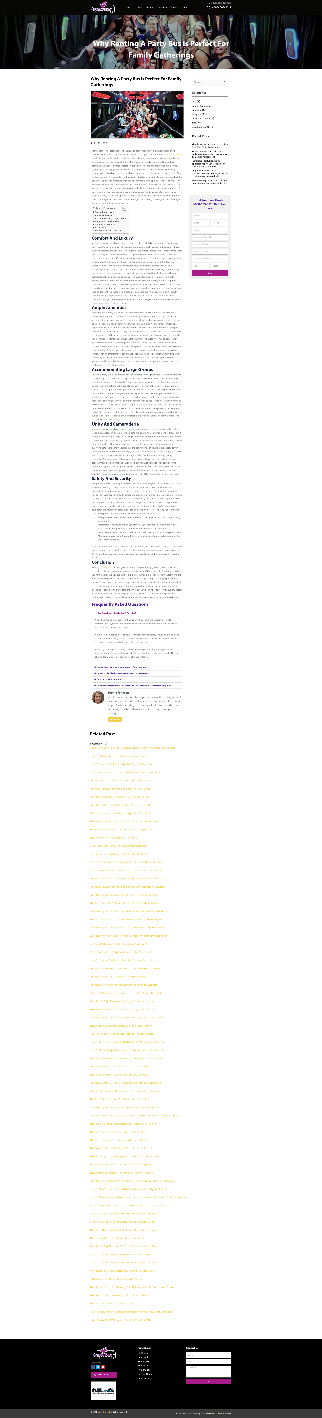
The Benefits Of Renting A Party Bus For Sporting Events (121, 829)
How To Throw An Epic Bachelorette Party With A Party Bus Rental (126, 1050)
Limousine (197, 110)
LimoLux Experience (201, 106)
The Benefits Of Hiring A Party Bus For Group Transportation (123, 821)
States (149, 7)
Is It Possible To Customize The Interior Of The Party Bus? (122, 667)
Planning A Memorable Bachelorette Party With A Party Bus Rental (126, 993)
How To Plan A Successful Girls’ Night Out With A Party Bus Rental (126, 870)
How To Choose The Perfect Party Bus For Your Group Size (122, 960)
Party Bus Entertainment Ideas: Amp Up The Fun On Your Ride (124, 780)
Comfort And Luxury (104, 212)
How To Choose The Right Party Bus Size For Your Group (121, 1254)
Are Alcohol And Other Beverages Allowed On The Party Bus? (123, 673)
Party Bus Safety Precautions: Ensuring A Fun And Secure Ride (124, 895)
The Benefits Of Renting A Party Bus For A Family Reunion (121, 1172)
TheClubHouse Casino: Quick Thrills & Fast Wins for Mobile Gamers (210, 146)
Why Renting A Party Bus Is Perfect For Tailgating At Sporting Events (127, 927)
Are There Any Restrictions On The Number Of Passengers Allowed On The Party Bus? (134, 686)
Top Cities (161, 7)
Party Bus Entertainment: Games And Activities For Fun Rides (123, 984)
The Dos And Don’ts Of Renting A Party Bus (113, 837)
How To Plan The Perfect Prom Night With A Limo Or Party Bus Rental (128, 1189)
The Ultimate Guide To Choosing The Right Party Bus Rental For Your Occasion (133, 1287)
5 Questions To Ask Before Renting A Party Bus (116, 1279)
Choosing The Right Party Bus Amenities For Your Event (120, 952)
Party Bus (196, 114)
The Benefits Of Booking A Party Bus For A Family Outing (121, 1025)
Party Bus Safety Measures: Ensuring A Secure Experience (122, 1001)
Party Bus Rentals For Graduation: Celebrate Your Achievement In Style (129, 878)
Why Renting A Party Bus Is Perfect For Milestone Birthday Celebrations (129, 935)
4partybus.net (103, 1412)
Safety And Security (105, 224)
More (185, 7)
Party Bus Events (200, 118)
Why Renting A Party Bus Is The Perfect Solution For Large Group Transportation (134, 1115)
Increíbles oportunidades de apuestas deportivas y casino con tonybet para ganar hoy (208, 164)
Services (175, 7)
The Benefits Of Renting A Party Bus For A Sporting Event (121, 1164)
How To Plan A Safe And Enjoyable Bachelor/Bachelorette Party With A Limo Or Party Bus (139, 1197)
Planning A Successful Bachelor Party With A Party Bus (120, 813)
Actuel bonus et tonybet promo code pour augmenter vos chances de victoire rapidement (209, 154)
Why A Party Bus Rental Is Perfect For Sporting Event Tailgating (125, 1091)
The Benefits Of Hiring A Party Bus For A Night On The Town (122, 1009)
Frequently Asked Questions (109, 230)
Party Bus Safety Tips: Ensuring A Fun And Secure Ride (120, 796)
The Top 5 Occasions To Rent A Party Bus (113, 1303)
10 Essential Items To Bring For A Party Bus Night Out (119, 854)
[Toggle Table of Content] (123, 208)
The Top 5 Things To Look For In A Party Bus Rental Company (124, 1230)
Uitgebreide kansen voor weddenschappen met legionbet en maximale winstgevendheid (210, 173)
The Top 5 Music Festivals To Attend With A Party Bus (119, 1099)
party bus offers (174, 154)
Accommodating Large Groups (110, 218)
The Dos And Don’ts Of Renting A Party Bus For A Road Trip (122, 1148)
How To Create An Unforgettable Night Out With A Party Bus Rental (127, 1042)
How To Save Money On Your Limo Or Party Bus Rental (120, 1319)
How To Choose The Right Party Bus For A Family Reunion (122, 1033)
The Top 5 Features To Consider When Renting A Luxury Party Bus (126, 919)
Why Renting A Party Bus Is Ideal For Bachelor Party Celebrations (126, 1107)
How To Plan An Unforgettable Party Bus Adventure (118, 756)
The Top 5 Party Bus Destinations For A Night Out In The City (123, 1123)
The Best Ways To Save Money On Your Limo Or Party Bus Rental (126, 1156)
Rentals (138, 7)
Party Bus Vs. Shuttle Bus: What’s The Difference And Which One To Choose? (132, 1181)
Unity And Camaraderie (107, 221)
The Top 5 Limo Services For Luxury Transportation (118, 1132)
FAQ (194, 101)
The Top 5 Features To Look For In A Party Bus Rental (119, 1140)
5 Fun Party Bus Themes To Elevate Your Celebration (119, 845)
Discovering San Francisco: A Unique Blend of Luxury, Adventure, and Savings (132, 747)
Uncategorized (199, 127)
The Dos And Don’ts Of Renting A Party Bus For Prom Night (122, 1295)
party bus (106, 567)
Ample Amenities (103, 215)
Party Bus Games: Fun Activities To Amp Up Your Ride (119, 1066)
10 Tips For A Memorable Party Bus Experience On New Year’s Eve (126, 862)
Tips (194, 122)
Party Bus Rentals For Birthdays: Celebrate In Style (118, 976)
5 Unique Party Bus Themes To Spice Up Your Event (118, 944)
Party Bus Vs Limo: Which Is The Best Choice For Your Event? (123, 805)
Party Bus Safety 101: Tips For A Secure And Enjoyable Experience (125, 1082)
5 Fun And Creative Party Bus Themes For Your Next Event (122, 1221)
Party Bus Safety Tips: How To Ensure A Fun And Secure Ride (123, 1246)
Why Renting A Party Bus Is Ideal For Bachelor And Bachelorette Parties (129, 911)
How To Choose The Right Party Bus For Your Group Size (121, 764)
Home (128, 7)
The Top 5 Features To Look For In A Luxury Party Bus (119, 1074)
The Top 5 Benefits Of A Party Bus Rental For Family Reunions (124, 903)
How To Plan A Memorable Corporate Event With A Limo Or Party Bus (128, 1205)
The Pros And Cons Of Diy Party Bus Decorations (117, 1238)
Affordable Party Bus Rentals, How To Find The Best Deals (122, 1270)
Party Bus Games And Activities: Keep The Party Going (120, 788)
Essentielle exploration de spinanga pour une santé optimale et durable (209, 182)
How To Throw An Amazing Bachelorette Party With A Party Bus (125, 772)
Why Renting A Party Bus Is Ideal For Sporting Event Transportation (127, 1017)
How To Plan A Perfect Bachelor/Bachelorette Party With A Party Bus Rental (132, 1311)
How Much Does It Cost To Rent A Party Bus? (116, 613)
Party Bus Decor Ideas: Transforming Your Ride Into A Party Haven (126, 1058)
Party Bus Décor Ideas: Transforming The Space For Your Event (125, 968)
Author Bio (115, 719)
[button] (137, 613)
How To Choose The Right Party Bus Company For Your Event (124, 1213)
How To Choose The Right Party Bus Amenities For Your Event (124, 1262)
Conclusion (100, 227)
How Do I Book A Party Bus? (109, 680)
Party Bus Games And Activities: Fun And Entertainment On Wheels (127, 886)
